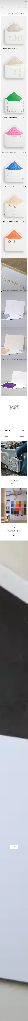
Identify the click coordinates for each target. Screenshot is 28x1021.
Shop (2, 7)
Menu (14, 1)
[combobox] (7, 13)
